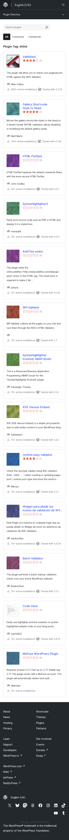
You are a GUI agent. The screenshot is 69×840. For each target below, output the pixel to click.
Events (40, 744)
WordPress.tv (12, 755)
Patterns (41, 728)
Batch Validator (33, 558)
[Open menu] (64, 5)
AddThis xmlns (33, 251)
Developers (10, 750)
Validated (29, 56)
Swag (41, 755)
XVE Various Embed (36, 407)
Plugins (40, 722)
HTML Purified (32, 156)
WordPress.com (14, 766)
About (6, 711)
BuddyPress (12, 783)
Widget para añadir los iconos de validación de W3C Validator (42, 508)
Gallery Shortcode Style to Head (35, 106)
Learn (6, 738)
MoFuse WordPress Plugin (40, 653)
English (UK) (18, 797)
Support (8, 744)
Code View (30, 606)
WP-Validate (31, 307)
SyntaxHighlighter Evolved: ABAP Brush (37, 356)
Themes (41, 717)
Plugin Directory (11, 14)
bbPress (9, 777)
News (6, 717)
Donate (42, 750)
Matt (7, 771)
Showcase (42, 711)
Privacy (7, 728)
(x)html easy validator (37, 454)
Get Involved (44, 738)
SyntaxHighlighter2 (35, 203)
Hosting (7, 722)
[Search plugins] (46, 27)
